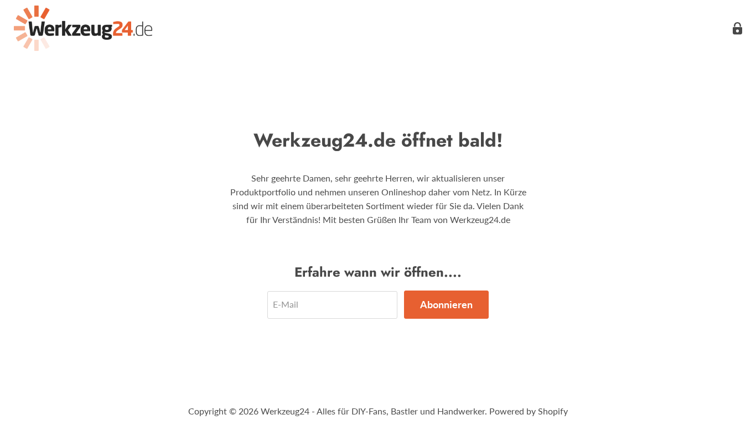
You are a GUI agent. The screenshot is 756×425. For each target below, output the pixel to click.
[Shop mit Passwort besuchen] (737, 28)
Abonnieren (446, 304)
